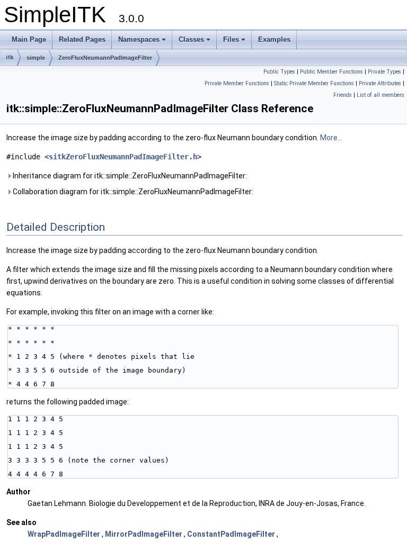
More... (331, 137)
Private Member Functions (237, 83)
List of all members (380, 95)
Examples (274, 39)
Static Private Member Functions (314, 83)
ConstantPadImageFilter (231, 534)
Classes (191, 39)
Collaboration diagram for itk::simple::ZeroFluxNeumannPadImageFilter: (132, 191)
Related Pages (82, 39)
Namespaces (139, 39)
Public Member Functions (331, 71)
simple (35, 58)
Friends (342, 95)
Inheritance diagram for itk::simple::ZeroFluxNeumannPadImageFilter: (129, 175)
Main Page (29, 39)
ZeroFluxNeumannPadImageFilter (105, 58)
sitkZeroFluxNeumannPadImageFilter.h (123, 156)
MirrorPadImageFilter (143, 534)
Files (231, 39)
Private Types (384, 71)
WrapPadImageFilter (64, 534)
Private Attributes (380, 83)
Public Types (279, 71)
